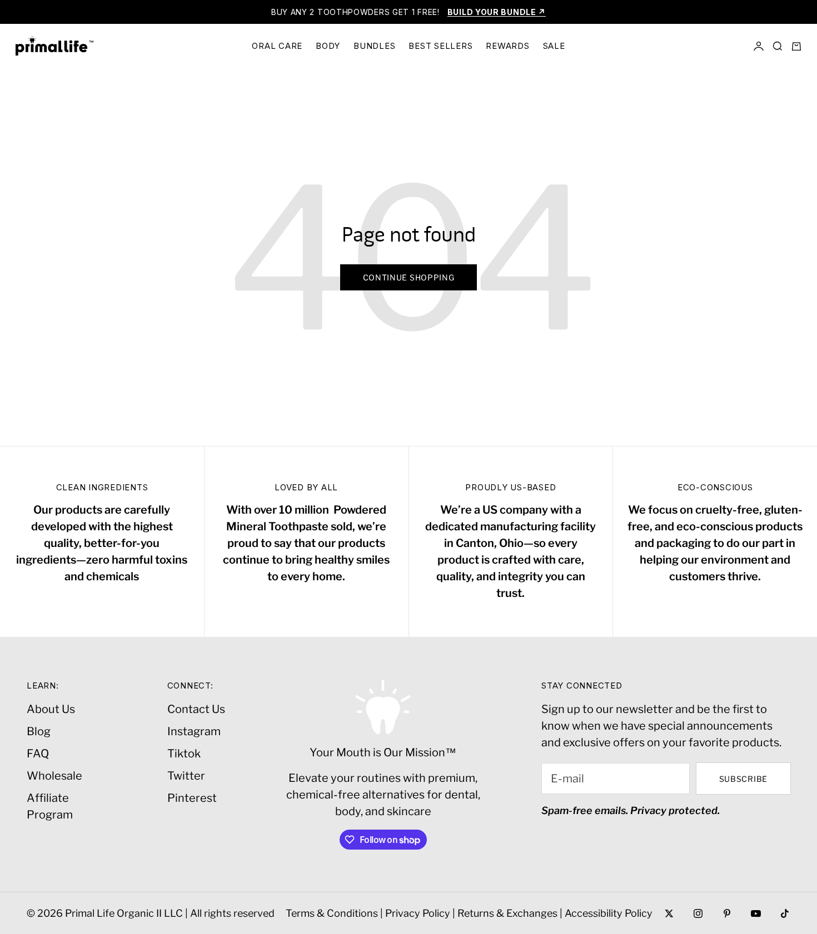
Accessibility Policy (608, 913)
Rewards (507, 46)
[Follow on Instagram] (698, 913)
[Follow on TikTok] (784, 913)
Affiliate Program (50, 806)
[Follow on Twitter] (669, 913)
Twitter (186, 775)
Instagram (194, 731)
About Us (51, 709)
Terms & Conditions (332, 913)
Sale (554, 46)
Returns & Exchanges (507, 913)
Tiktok (184, 753)
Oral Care (277, 46)
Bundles (374, 46)
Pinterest (192, 798)
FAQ (38, 753)
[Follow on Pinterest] (727, 913)
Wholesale (54, 775)
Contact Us (196, 709)
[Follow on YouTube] (755, 913)
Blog (39, 731)
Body (328, 46)
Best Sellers (440, 46)
